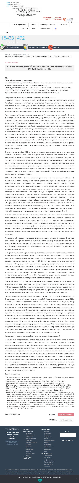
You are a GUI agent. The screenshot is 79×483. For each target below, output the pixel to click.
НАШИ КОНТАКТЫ (45, 28)
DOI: (8, 6)
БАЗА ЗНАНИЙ (64, 25)
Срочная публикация (58, 18)
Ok (40, 480)
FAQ (45, 451)
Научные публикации (29, 445)
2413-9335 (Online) (15, 4)
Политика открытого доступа (31, 441)
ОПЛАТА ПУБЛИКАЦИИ (14, 47)
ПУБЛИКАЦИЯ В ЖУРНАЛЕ (48, 25)
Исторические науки (11, 62)
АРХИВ (34, 28)
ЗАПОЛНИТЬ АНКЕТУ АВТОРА (38, 47)
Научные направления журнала (29, 449)
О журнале (29, 433)
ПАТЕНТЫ (25, 28)
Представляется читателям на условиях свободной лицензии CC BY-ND (30, 98)
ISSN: (8, 2)
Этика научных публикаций (30, 435)
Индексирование (31, 438)
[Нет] (77, 479)
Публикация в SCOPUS (48, 18)
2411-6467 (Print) (14, 2)
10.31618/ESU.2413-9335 (16, 6)
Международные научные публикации (49, 442)
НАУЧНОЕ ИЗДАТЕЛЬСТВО (19, 25)
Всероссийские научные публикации (48, 447)
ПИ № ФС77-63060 (31, 14)
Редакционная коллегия (30, 454)
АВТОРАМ (33, 25)
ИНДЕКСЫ (56, 47)
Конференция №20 (66, 420)
